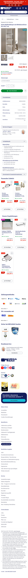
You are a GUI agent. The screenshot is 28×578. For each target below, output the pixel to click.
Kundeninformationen (7, 455)
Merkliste (3, 412)
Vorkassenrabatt (14, 15)
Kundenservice (5, 488)
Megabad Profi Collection (7, 22)
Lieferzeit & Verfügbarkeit (8, 432)
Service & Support (7, 127)
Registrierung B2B (6, 493)
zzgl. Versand (17, 531)
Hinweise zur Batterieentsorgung (10, 459)
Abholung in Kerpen (6, 427)
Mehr (14, 548)
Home (17, 19)
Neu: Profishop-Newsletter (8, 504)
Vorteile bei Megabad (6, 522)
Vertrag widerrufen (6, 444)
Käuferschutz (4, 430)
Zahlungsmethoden (6, 441)
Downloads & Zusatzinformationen (12, 174)
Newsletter (4, 502)
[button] (4, 65)
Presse (3, 515)
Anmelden (4, 410)
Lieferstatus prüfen (6, 425)
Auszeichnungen (5, 479)
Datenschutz (4, 464)
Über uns (3, 519)
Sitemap (3, 495)
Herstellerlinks (5, 486)
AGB (2, 452)
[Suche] (25, 12)
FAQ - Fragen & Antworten (8, 484)
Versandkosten (5, 439)
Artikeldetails (6, 141)
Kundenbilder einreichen (8, 500)
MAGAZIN (3, 524)
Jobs (2, 513)
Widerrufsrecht (5, 471)
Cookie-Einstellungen (7, 417)
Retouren (3, 437)
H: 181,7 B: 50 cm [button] (6, 80)
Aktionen (3, 526)
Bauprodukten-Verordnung (8, 457)
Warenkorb (4, 414)
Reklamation (4, 434)
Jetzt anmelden (14, 400)
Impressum (4, 466)
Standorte (3, 517)
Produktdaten (6, 97)
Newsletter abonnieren (13, 396)
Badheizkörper (10, 19)
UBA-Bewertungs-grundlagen (9, 468)
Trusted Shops (5, 497)
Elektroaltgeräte (5, 481)
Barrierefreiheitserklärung (8, 461)
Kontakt (3, 490)
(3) (22, 396)
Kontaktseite (15, 352)
